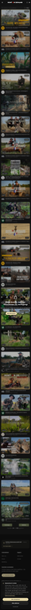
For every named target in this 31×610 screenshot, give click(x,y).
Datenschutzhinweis (10, 595)
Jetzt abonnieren (11, 313)
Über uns (4, 556)
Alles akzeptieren (15, 599)
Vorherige (7, 525)
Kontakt (19, 559)
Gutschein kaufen (9, 575)
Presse (3, 559)
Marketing (4, 562)
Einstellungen (15, 606)
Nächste (24, 525)
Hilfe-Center (20, 556)
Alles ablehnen (15, 603)
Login (22, 313)
